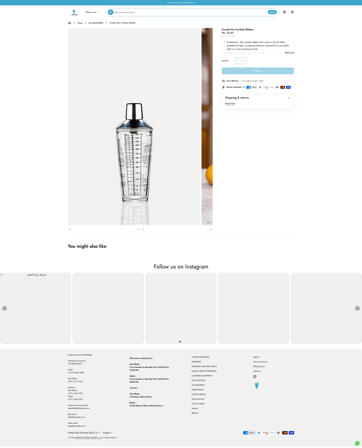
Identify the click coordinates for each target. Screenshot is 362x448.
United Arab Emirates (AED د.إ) (84, 432)
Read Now (230, 103)
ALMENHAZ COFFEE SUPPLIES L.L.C (88, 437)
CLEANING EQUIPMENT (202, 375)
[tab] (180, 341)
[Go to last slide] (4, 308)
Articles (195, 408)
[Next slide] (357, 308)
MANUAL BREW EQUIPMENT (204, 371)
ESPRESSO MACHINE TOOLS (204, 366)
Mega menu (92, 12)
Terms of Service (260, 361)
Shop (79, 23)
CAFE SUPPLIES (198, 380)
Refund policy (259, 366)
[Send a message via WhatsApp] (357, 443)
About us (257, 371)
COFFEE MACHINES (200, 357)
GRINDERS (196, 361)
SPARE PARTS (197, 389)
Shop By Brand (198, 399)
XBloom (195, 413)
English (108, 432)
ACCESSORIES (96, 23)
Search (272, 12)
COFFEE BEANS (199, 394)
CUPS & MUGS (198, 403)
